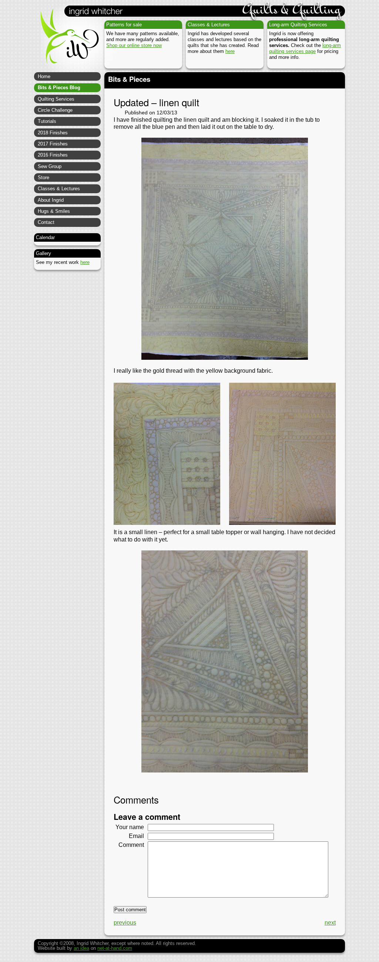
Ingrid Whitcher (66, 41)
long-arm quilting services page (305, 48)
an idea (81, 948)
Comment (131, 845)
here (230, 51)
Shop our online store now (134, 45)
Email (136, 836)
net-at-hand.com (114, 948)
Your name (129, 827)
